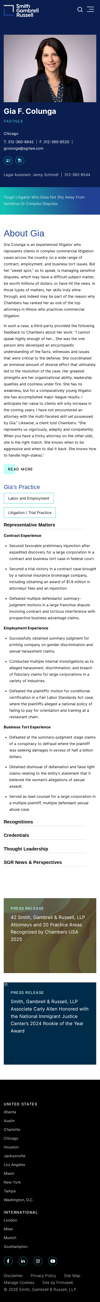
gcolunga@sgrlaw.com (23, 148)
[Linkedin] (23, 1261)
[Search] (80, 9)
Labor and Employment (28, 498)
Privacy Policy (43, 1275)
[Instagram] (37, 1261)
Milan (8, 1229)
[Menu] (91, 9)
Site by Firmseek (57, 1282)
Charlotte (12, 1129)
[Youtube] (52, 1261)
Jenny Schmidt (46, 174)
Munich (10, 1237)
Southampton (15, 1246)
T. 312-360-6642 (19, 141)
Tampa (10, 1191)
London (10, 1220)
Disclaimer (13, 1275)
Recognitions (18, 821)
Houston (11, 1147)
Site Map (72, 1275)
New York (12, 1182)
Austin (9, 1120)
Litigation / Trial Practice (29, 512)
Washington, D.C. (18, 1199)
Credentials (16, 835)
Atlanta (10, 1112)
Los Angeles (14, 1164)
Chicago (11, 133)
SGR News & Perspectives (33, 862)
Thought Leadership (26, 848)
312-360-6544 (77, 174)
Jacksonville (14, 1156)
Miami (9, 1173)
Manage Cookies (19, 1282)
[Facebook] (8, 1261)
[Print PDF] (19, 163)
